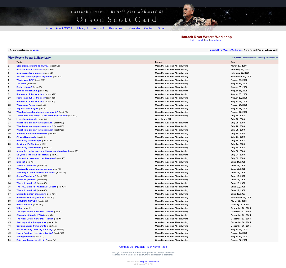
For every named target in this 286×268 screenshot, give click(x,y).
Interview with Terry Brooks (31, 197)
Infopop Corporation (149, 261)
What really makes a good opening (34, 169)
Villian (20, 208)
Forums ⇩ (99, 28)
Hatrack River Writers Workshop (225, 50)
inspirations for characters (30, 69)
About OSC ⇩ (64, 28)
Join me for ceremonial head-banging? (36, 158)
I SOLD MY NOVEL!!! (27, 201)
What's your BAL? (26, 80)
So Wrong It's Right (26, 144)
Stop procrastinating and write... (33, 66)
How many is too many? (29, 140)
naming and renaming (28, 91)
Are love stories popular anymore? (34, 76)
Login (36, 50)
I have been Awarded (27, 119)
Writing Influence (25, 236)
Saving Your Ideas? (26, 176)
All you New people (26, 137)
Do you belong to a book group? (33, 155)
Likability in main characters (31, 194)
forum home (216, 40)
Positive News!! (25, 87)
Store (161, 28)
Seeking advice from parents (31, 222)
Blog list (21, 162)
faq (207, 40)
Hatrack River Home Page (151, 246)
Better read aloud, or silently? (32, 240)
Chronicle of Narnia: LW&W (30, 215)
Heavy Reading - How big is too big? (35, 229)
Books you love (24, 204)
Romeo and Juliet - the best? (31, 94)
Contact (149, 28)
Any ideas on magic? (27, 108)
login (193, 40)
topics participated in (268, 57)
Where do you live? (26, 165)
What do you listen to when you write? (36, 172)
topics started (249, 57)
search (200, 40)
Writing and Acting (26, 105)
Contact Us (126, 246)
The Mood (21, 83)
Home (48, 28)
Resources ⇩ (117, 28)
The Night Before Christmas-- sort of (35, 211)
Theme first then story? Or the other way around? (42, 115)
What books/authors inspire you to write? (37, 112)
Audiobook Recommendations (32, 133)
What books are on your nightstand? (35, 123)
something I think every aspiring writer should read (43, 151)
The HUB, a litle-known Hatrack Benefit (36, 187)
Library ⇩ (82, 28)
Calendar (134, 28)
